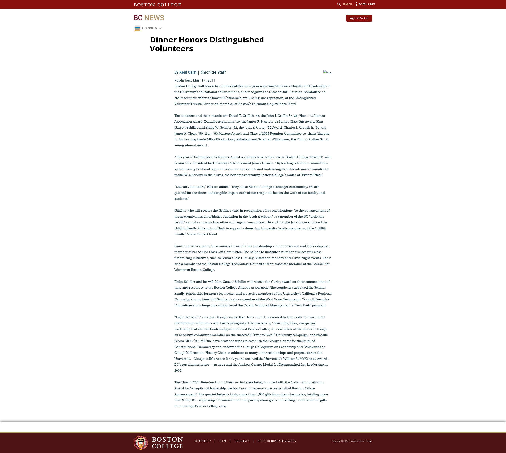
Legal (222, 441)
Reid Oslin (188, 72)
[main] (253, 216)
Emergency (242, 441)
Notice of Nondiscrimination (277, 441)
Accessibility (203, 441)
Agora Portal (359, 18)
